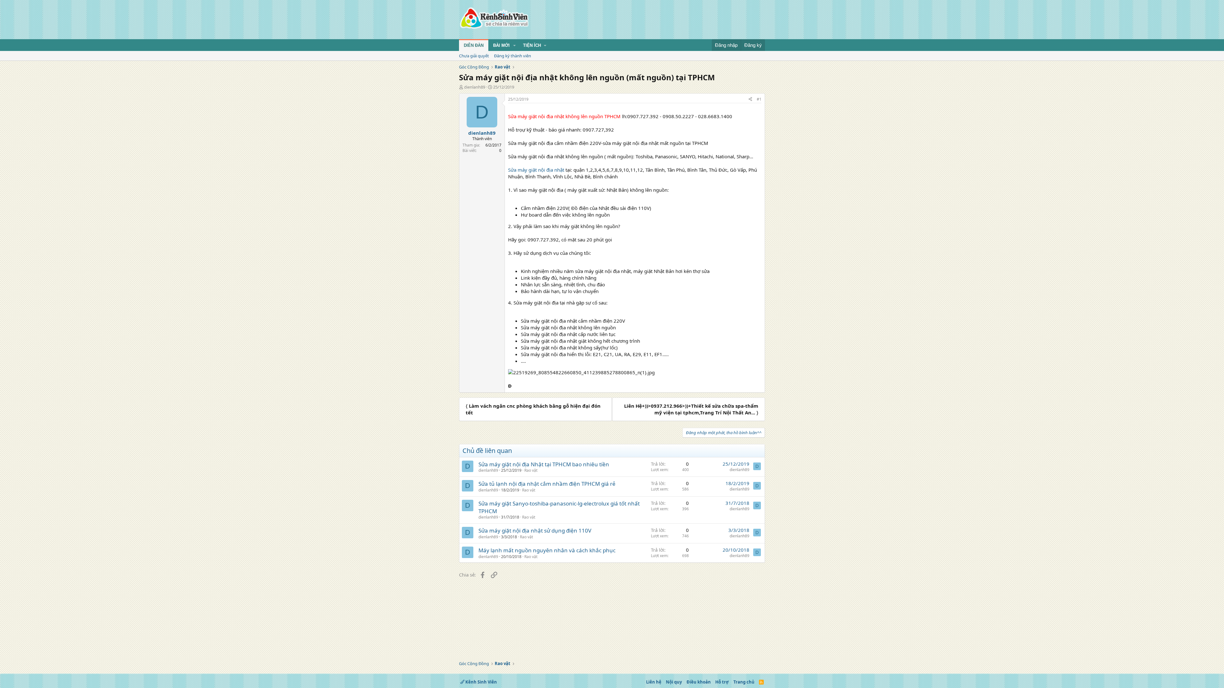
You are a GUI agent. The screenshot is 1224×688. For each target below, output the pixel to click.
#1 (759, 99)
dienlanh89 (474, 87)
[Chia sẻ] (750, 99)
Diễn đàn (474, 45)
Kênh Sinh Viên (480, 682)
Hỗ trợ (722, 682)
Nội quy (674, 682)
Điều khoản (699, 682)
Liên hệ (653, 682)
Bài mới (501, 45)
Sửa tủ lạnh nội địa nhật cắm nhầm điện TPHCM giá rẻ (547, 483)
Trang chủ (743, 682)
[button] (514, 45)
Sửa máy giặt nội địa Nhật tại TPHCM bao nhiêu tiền (543, 464)
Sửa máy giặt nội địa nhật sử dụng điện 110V (534, 530)
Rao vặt (530, 470)
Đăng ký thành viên (512, 56)
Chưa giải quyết (474, 56)
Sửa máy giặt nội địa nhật (536, 170)
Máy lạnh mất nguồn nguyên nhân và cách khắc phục (547, 550)
